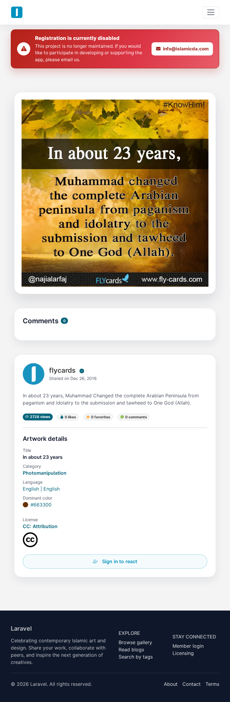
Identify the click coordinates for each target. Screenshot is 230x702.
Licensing (183, 653)
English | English (41, 489)
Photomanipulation (44, 473)
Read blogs (131, 650)
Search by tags (136, 657)
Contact (191, 684)
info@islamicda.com (186, 49)
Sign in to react (119, 561)
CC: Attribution (40, 526)
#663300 (41, 505)
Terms (212, 684)
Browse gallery (135, 642)
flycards (62, 370)
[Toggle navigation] (210, 12)
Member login (188, 646)
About (171, 684)
